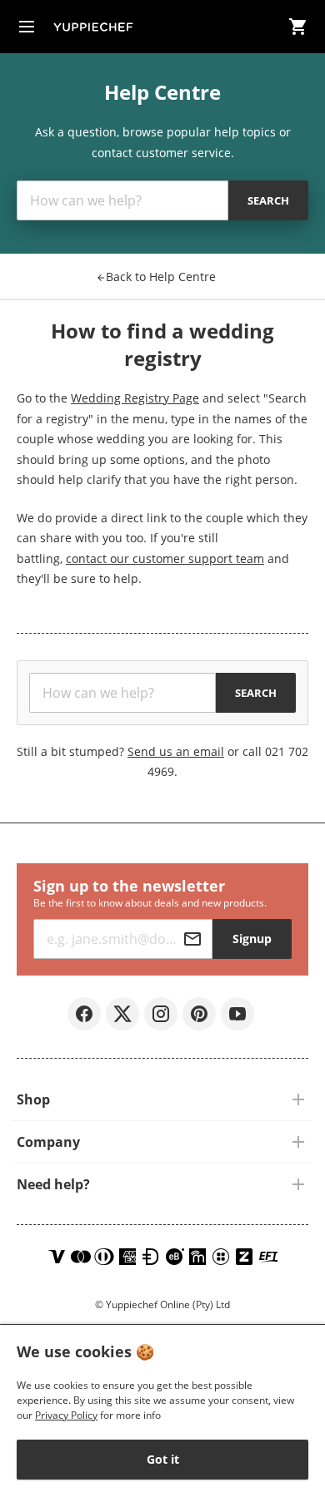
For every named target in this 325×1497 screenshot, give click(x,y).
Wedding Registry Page (135, 398)
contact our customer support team (165, 558)
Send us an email (176, 751)
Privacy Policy (66, 1415)
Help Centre (161, 276)
